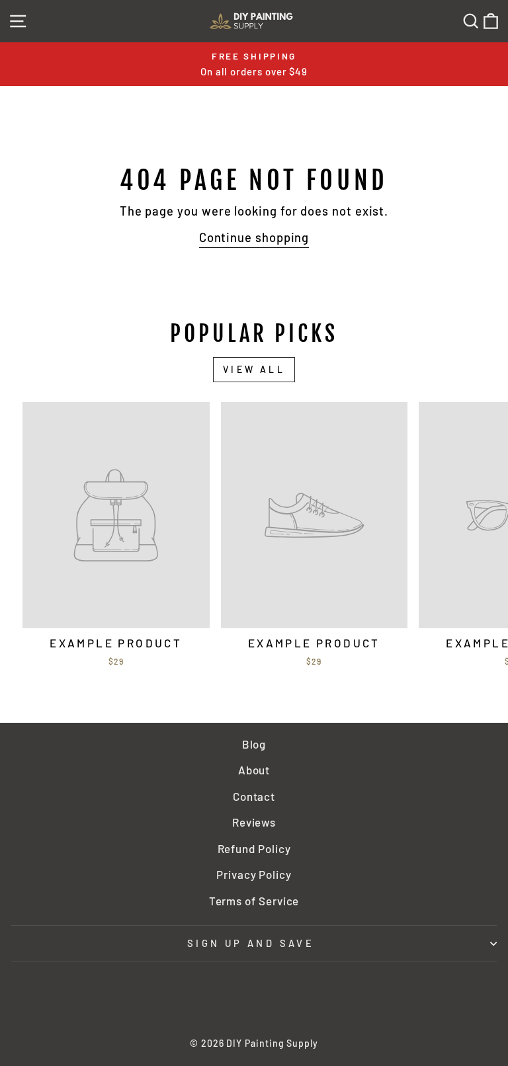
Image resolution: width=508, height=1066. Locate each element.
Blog (254, 744)
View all (254, 369)
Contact (254, 796)
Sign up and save (251, 943)
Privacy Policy (254, 874)
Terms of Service (254, 900)
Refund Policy (254, 848)
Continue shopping (254, 237)
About (254, 769)
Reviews (254, 822)
